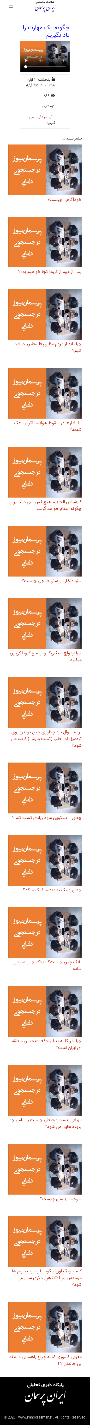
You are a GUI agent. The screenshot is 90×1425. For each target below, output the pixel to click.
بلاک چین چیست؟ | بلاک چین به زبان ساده (47, 966)
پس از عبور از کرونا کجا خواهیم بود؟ (50, 272)
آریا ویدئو (45, 117)
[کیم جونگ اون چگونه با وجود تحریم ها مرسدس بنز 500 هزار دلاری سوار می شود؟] (45, 1242)
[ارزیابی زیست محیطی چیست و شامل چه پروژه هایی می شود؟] (45, 1091)
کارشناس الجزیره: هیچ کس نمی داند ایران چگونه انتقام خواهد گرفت (45, 505)
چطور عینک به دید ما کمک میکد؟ (52, 890)
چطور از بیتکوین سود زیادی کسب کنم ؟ (47, 818)
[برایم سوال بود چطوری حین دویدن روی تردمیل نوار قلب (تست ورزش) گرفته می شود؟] (45, 703)
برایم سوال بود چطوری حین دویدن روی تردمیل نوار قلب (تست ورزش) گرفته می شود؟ (46, 739)
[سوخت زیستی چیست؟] (45, 1170)
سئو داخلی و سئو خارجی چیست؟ (52, 581)
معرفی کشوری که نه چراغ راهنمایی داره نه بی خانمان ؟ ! (46, 1360)
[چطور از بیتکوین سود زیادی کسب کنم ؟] (45, 788)
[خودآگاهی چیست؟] (45, 170)
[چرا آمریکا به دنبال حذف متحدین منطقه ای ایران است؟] (45, 1012)
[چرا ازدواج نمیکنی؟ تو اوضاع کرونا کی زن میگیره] (45, 624)
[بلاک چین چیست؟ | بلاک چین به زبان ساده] (45, 933)
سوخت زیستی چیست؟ (61, 1199)
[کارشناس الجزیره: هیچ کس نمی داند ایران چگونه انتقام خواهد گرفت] (45, 473)
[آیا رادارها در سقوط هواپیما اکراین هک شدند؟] (45, 394)
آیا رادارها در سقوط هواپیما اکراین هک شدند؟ (48, 426)
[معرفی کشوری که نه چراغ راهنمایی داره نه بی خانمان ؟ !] (45, 1328)
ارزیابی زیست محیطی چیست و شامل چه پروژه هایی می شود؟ (46, 1123)
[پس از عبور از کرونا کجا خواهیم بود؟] (45, 243)
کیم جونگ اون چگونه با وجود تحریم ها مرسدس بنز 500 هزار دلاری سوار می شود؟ (47, 1278)
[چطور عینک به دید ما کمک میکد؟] (45, 861)
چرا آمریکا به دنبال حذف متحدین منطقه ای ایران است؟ (47, 1045)
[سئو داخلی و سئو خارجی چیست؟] (45, 552)
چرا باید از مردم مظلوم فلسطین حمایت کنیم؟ (47, 348)
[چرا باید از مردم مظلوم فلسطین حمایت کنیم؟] (45, 315)
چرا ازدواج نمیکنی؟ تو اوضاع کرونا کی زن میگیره (46, 657)
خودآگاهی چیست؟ (65, 200)
